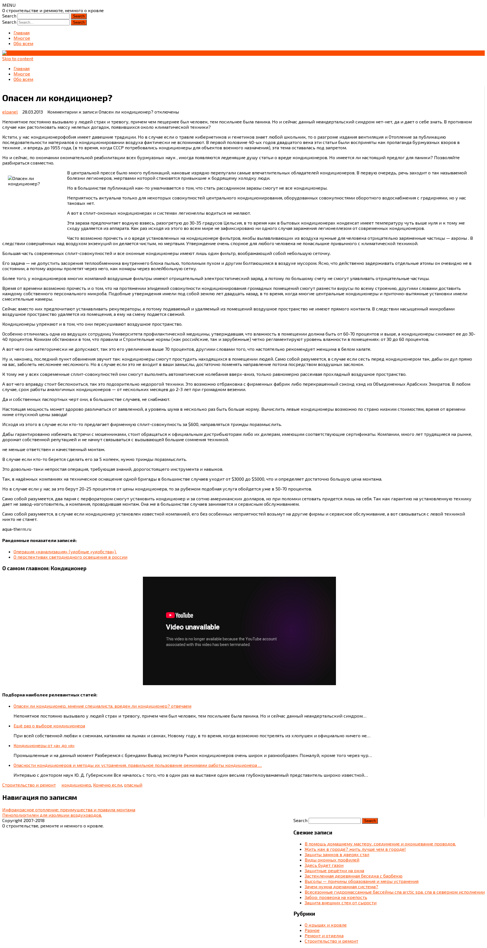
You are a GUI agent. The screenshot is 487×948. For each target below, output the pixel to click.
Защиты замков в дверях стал (337, 854)
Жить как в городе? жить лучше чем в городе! (355, 849)
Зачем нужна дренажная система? (341, 886)
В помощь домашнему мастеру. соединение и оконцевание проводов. (380, 843)
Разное (312, 930)
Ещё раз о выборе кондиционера (49, 725)
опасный (133, 784)
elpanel (10, 111)
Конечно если (107, 784)
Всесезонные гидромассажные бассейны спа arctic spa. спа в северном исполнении (395, 891)
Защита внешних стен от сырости (341, 902)
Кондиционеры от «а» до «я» (44, 745)
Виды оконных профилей (332, 859)
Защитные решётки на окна (334, 870)
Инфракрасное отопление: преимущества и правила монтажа (68, 809)
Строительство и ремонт (29, 784)
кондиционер (76, 784)
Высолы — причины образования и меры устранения (362, 881)
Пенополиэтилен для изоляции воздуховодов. (52, 815)
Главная (22, 32)
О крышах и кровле (326, 924)
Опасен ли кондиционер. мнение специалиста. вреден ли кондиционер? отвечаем (102, 706)
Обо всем (23, 43)
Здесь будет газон (324, 865)
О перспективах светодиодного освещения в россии (70, 557)
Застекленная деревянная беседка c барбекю (353, 875)
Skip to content (17, 58)
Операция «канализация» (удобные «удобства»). (65, 551)
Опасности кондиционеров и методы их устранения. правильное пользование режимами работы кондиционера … (138, 765)
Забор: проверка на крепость (336, 897)
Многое (22, 38)
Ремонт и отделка (324, 935)
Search (9, 15)
